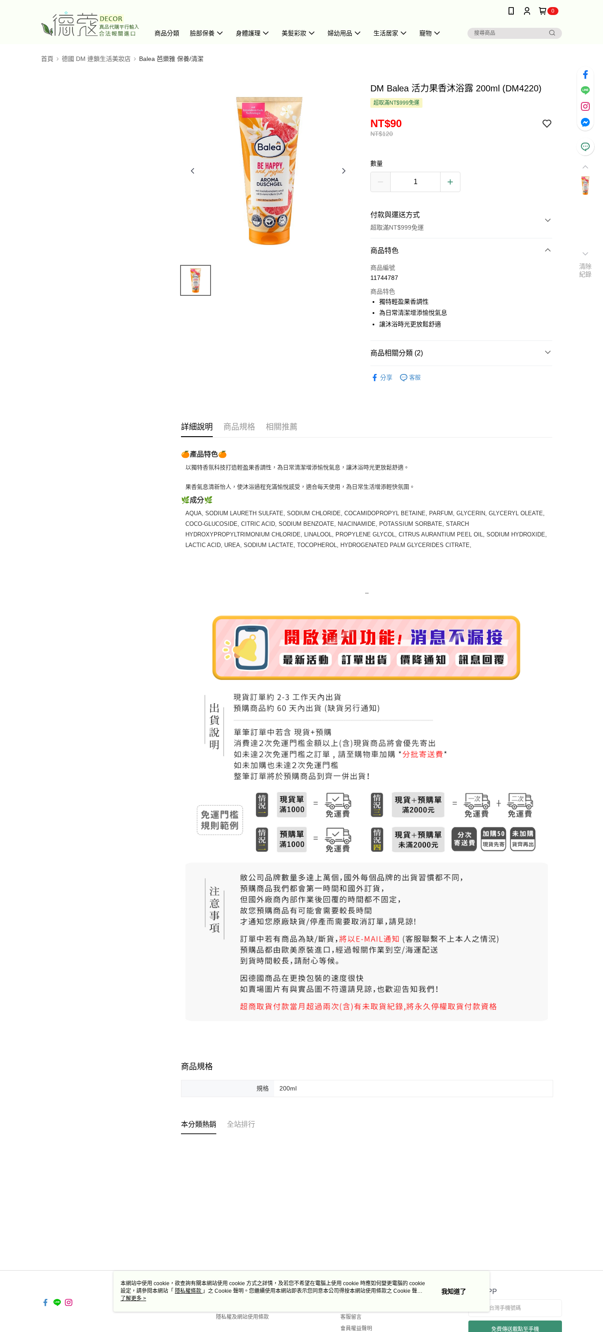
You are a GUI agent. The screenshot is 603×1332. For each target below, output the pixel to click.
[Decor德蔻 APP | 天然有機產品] (90, 23)
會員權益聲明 (356, 1328)
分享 (386, 377)
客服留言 (351, 1317)
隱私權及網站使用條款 (242, 1317)
